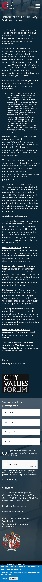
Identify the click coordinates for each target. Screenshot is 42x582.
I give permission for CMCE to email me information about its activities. (22, 453)
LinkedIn (19, 511)
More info (7, 574)
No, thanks (13, 579)
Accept (4, 579)
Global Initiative (17, 564)
